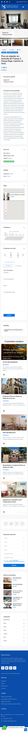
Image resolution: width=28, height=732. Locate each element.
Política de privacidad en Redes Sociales (11, 704)
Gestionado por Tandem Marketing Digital (10, 673)
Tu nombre (6, 272)
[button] (23, 7)
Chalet (4, 630)
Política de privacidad (6, 696)
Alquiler (4, 52)
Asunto (5, 285)
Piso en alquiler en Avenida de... (19, 194)
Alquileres (3, 681)
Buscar (14, 565)
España (12, 155)
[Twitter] (4, 2)
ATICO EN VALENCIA (10, 362)
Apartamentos (11, 52)
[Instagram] (9, 2)
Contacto (3, 688)
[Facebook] (2, 2)
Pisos (4, 637)
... (3, 406)
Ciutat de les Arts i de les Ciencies (12, 356)
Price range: (6, 560)
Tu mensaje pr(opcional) (9, 292)
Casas (16, 52)
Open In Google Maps (9, 161)
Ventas (3, 683)
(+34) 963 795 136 (7, 718)
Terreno (5, 640)
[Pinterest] (7, 2)
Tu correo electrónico (9, 279)
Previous (5, 255)
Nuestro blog (4, 686)
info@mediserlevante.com (9, 721)
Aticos (4, 623)
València (4, 70)
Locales (5, 633)
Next (22, 255)
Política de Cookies (5, 701)
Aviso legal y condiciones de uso (9, 699)
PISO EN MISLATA (9, 433)
